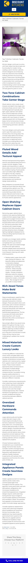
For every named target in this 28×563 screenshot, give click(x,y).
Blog (7, 528)
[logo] (14, 1)
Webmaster (6, 527)
